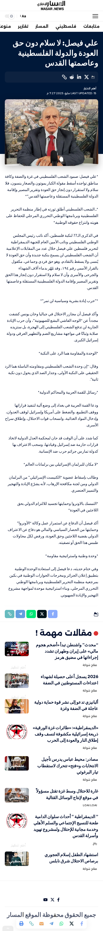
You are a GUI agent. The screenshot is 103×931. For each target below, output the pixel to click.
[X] (52, 900)
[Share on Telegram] (51, 923)
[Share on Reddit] (71, 77)
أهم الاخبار (90, 88)
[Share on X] (86, 77)
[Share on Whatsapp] (62, 923)
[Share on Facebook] (82, 923)
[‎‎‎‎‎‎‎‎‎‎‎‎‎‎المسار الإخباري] (51, 5)
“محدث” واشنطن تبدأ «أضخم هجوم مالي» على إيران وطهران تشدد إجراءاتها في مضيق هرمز (67, 651)
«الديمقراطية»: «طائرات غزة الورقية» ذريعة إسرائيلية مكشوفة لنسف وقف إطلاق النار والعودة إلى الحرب (65, 734)
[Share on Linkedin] (79, 77)
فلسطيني (16, 683)
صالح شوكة (90, 665)
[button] (94, 16)
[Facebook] (58, 900)
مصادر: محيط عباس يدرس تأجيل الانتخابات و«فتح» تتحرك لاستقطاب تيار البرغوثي (67, 765)
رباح (95, 843)
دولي (20, 651)
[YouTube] (45, 900)
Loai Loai (90, 805)
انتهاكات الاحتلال (17, 675)
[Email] (41, 923)
